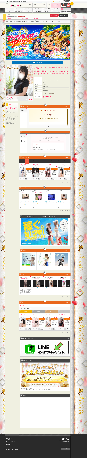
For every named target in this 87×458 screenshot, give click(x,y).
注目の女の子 (55, 8)
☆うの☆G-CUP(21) (24, 278)
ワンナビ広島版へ (66, 448)
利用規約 (8, 444)
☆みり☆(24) (49, 192)
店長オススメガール (18, 11)
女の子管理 (16, 449)
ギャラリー (54, 21)
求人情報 (46, 11)
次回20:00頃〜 (35, 201)
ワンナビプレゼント (69, 4)
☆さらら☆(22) (49, 278)
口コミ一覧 (60, 21)
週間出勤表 (18, 21)
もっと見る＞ (66, 106)
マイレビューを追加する (29, 178)
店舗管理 (8, 449)
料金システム (12, 21)
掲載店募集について (10, 443)
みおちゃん (60, 287)
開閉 (44, 354)
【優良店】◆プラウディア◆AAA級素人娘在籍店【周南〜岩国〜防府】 (23, 18)
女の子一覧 (24, 21)
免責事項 (8, 439)
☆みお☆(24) (62, 278)
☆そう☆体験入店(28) (38, 192)
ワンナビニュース (56, 11)
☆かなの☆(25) (23, 192)
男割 (9, 11)
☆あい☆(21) (62, 192)
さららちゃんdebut (48, 287)
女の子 (62, 11)
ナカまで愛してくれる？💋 (24, 201)
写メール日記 (37, 8)
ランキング (9, 8)
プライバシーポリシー (11, 441)
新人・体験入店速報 (37, 11)
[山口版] (16, 6)
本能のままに (47, 201)
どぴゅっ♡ (60, 201)
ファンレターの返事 (46, 8)
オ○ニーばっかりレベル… (24, 287)
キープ (58, 1)
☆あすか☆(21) (36, 278)
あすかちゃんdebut (36, 287)
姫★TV (28, 8)
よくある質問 (9, 438)
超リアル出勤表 (18, 8)
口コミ (28, 11)
